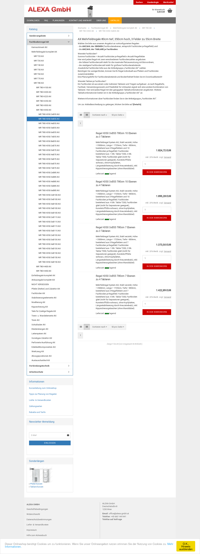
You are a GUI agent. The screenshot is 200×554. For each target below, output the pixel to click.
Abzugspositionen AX (42, 356)
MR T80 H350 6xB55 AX (49, 132)
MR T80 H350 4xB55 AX (49, 123)
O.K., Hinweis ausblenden (185, 546)
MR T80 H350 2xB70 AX (49, 145)
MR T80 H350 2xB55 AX (49, 114)
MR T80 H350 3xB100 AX (50, 199)
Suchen (139, 2)
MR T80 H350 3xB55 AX (49, 119)
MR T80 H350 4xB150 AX (50, 262)
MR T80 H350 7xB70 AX (49, 168)
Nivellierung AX (38, 302)
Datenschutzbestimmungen (39, 519)
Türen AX (36, 320)
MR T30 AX (39, 61)
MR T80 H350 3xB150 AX (50, 257)
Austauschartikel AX (41, 360)
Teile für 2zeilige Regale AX (44, 311)
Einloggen (50, 443)
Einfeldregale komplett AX (43, 275)
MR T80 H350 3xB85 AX (49, 177)
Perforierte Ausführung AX (43, 342)
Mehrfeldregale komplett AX (44, 52)
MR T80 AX (39, 83)
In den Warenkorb (157, 172)
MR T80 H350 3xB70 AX (49, 150)
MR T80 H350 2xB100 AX (50, 195)
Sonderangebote (37, 36)
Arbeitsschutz (36, 372)
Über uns (101, 20)
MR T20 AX (39, 56)
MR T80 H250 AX (43, 101)
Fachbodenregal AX (39, 42)
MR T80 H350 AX (43, 110)
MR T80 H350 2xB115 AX (50, 217)
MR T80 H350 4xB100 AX (50, 204)
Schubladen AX (38, 324)
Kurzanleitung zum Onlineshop (43, 388)
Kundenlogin (153, 2)
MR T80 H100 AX (43, 87)
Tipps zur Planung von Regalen (43, 394)
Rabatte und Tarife (37, 412)
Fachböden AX (38, 293)
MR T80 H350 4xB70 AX (49, 154)
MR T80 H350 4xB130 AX (50, 244)
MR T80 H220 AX (43, 96)
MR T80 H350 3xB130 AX (50, 239)
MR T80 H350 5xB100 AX (50, 208)
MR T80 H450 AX (43, 271)
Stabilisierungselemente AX (44, 298)
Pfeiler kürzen (36, 484)
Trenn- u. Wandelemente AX (44, 316)
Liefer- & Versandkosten (40, 400)
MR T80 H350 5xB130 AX (50, 248)
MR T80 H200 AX (43, 92)
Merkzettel (168, 2)
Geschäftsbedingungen (37, 509)
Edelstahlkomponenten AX (44, 347)
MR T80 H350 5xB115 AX (50, 230)
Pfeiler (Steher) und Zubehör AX (46, 289)
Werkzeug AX (38, 351)
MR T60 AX (39, 74)
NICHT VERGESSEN (40, 284)
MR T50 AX (39, 69)
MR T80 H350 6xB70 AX (49, 163)
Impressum (32, 530)
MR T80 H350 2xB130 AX (50, 235)
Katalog (115, 20)
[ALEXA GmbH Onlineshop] (49, 11)
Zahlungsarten (35, 406)
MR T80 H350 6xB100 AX (50, 213)
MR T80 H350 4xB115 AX (50, 226)
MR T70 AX (39, 78)
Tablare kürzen (36, 487)
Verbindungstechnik (39, 366)
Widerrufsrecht (33, 514)
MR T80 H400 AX (43, 266)
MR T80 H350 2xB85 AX (49, 172)
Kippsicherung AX (40, 307)
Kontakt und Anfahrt (80, 20)
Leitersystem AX (39, 333)
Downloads (33, 20)
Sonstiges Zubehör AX (42, 338)
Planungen (58, 20)
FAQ (46, 20)
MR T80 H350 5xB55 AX (49, 128)
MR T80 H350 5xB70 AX (49, 159)
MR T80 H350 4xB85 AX (49, 181)
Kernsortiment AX (39, 47)
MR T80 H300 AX (43, 105)
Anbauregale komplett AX (43, 280)
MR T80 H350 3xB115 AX (50, 222)
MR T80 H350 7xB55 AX (49, 136)
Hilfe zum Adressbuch (37, 535)
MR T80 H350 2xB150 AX (50, 253)
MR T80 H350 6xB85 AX (49, 190)
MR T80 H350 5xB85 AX (49, 186)
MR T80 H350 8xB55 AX (49, 141)
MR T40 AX (39, 65)
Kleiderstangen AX (40, 329)
